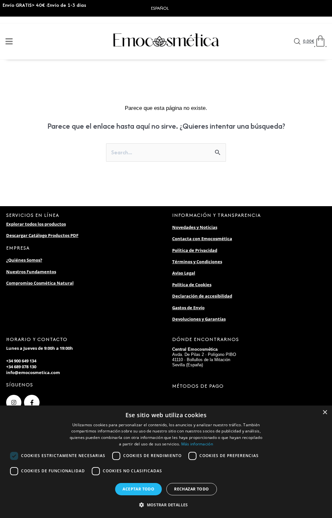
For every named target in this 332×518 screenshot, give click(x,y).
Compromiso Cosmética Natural (40, 283)
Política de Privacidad (194, 250)
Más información (197, 444)
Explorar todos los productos (36, 224)
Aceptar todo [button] (138, 489)
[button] (166, 505)
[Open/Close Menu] (9, 41)
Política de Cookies (191, 285)
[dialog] (166, 462)
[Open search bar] (297, 41)
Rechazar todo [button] (191, 489)
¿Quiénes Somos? (24, 260)
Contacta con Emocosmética (202, 238)
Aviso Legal (183, 273)
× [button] (324, 412)
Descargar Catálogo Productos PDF (42, 235)
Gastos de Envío (188, 308)
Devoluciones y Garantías (199, 319)
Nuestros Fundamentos (31, 272)
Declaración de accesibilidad (202, 296)
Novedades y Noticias (194, 227)
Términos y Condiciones (197, 262)
